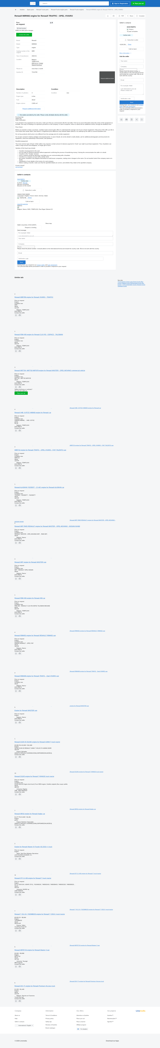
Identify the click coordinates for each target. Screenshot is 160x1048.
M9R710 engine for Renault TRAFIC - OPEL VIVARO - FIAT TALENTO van (40, 450)
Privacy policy (50, 1018)
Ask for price (22, 28)
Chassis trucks (141, 284)
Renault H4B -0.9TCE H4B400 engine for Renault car (33, 412)
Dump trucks (137, 281)
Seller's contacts (19, 1021)
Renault (34, 40)
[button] (108, 16)
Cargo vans (129, 281)
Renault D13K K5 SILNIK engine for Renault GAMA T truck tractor (37, 742)
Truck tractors (122, 281)
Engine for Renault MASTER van (26, 710)
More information (125, 53)
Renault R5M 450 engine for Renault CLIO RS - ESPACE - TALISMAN (39, 334)
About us (17, 1015)
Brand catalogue (50, 1028)
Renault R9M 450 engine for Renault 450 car (30, 598)
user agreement (52, 265)
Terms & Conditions (51, 1015)
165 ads (25, 183)
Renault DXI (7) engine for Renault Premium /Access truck (35, 986)
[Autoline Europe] (21, 3)
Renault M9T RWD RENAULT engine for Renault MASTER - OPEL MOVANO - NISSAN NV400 (47, 526)
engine (34, 47)
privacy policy (41, 265)
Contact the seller (24, 34)
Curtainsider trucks (131, 284)
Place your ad (21, 393)
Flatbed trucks (126, 283)
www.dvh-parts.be (22, 204)
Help (16, 1018)
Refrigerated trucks (136, 283)
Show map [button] (48, 223)
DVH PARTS (21, 179)
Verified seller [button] (24, 181)
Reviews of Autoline (51, 1025)
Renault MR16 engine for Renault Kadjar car (30, 814)
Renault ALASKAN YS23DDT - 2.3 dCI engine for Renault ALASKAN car (39, 487)
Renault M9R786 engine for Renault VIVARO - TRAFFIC (34, 297)
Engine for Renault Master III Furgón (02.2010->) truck (33, 847)
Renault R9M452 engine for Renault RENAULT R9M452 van (35, 635)
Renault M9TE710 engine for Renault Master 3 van (32, 950)
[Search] (41, 3)
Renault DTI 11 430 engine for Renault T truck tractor (33, 878)
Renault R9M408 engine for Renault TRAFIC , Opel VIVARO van (37, 676)
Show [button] (30, 198)
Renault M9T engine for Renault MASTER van (30, 562)
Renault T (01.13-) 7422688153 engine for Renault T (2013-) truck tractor (40, 914)
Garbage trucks (122, 286)
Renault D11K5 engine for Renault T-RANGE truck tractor (34, 776)
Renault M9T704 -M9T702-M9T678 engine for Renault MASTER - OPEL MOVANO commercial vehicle (50, 370)
